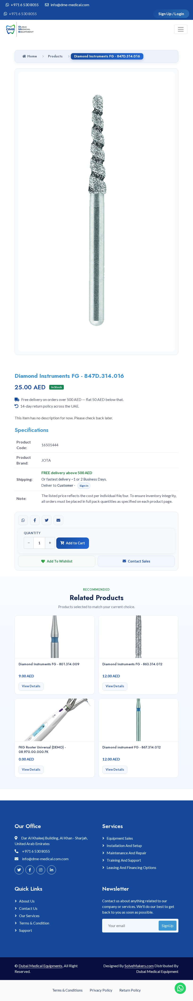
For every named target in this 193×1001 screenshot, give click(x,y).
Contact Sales (139, 561)
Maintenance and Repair (126, 853)
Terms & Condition (34, 923)
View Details (31, 686)
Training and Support (124, 860)
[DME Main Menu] (180, 29)
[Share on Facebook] (35, 520)
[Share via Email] (58, 520)
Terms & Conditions (67, 990)
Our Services (29, 915)
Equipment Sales (120, 838)
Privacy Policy (101, 990)
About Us (27, 901)
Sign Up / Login (171, 13)
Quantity (32, 533)
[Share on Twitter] (47, 520)
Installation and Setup (124, 845)
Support (25, 930)
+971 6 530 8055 (25, 4)
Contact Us (28, 908)
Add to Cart (75, 543)
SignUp (167, 925)
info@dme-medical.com (70, 4)
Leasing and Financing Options (131, 867)
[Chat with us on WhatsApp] (180, 988)
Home (32, 56)
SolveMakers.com (139, 965)
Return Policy (130, 990)
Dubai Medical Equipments (40, 965)
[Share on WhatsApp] (23, 520)
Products (55, 56)
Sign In (84, 485)
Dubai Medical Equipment (157, 971)
